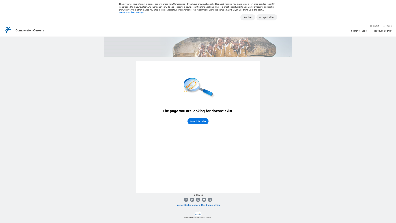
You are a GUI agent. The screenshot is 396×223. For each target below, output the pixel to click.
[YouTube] (204, 200)
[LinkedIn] (210, 200)
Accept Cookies (266, 17)
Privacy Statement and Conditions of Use (198, 204)
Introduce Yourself (383, 31)
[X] (198, 200)
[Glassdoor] (192, 200)
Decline (248, 17)
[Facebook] (186, 200)
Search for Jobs (359, 31)
